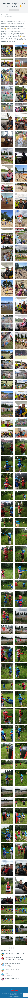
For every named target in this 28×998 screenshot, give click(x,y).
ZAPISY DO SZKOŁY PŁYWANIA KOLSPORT (15, 953)
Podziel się (5, 948)
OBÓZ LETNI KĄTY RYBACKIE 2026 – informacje (13, 964)
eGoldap (18, 996)
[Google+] (13, 948)
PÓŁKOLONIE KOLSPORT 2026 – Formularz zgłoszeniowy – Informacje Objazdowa (15, 958)
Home (11, 10)
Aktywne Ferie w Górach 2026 (12, 978)
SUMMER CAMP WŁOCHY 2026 (12, 969)
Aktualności (16, 10)
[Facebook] (9, 948)
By (7, 16)
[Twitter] (11, 948)
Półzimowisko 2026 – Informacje (12, 973)
